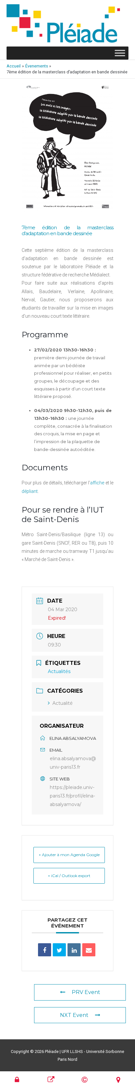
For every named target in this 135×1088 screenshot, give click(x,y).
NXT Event (74, 1015)
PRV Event (86, 992)
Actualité (62, 703)
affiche (97, 482)
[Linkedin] (74, 949)
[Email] (88, 949)
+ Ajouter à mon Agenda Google (69, 854)
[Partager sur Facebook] (44, 949)
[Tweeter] (59, 949)
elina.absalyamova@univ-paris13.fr (73, 763)
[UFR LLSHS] (51, 1079)
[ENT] (17, 1079)
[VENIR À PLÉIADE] (118, 1079)
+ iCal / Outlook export (69, 875)
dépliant (30, 491)
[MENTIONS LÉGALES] (84, 1079)
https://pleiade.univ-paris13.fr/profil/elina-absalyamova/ (72, 795)
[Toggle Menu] (120, 53)
